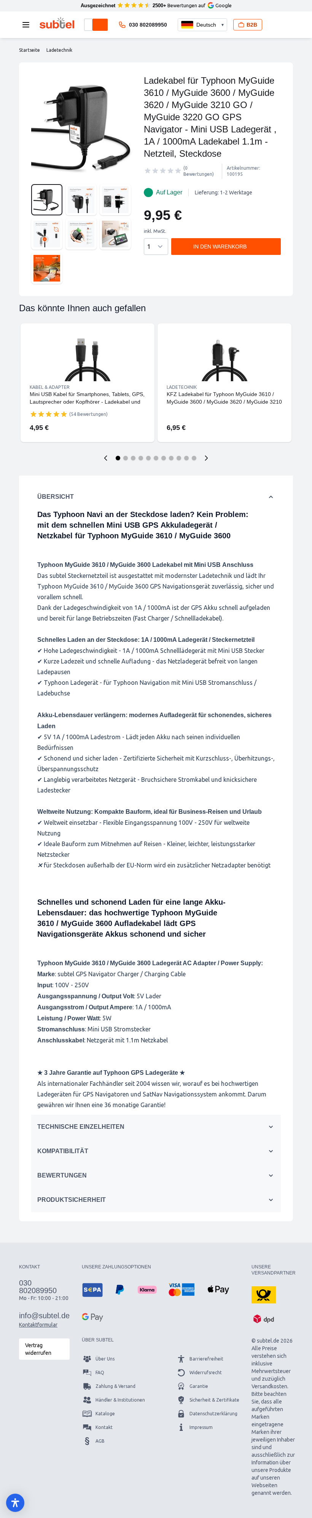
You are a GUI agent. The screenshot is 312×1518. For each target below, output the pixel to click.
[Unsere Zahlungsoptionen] (92, 1289)
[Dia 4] (141, 458)
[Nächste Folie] (206, 458)
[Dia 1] (118, 458)
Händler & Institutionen (120, 1399)
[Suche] (100, 25)
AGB (100, 1440)
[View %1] (46, 199)
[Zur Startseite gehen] (57, 23)
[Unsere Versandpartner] (264, 1294)
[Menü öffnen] (28, 25)
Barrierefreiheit (206, 1358)
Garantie (198, 1386)
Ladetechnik (182, 387)
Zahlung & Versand (115, 1386)
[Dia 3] (133, 458)
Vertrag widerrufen (38, 1349)
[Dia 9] (179, 458)
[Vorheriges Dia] (105, 458)
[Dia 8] (171, 458)
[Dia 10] (186, 458)
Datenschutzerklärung (213, 1413)
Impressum (201, 1427)
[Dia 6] (156, 458)
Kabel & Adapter (50, 387)
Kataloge (105, 1413)
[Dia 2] (125, 458)
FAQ (100, 1372)
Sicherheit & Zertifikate (214, 1399)
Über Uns (105, 1358)
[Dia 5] (148, 458)
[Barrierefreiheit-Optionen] (15, 1503)
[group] (163, 171)
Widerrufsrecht (205, 1372)
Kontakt (104, 1427)
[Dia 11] (194, 458)
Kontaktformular (38, 1325)
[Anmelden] (274, 25)
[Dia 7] (163, 458)
